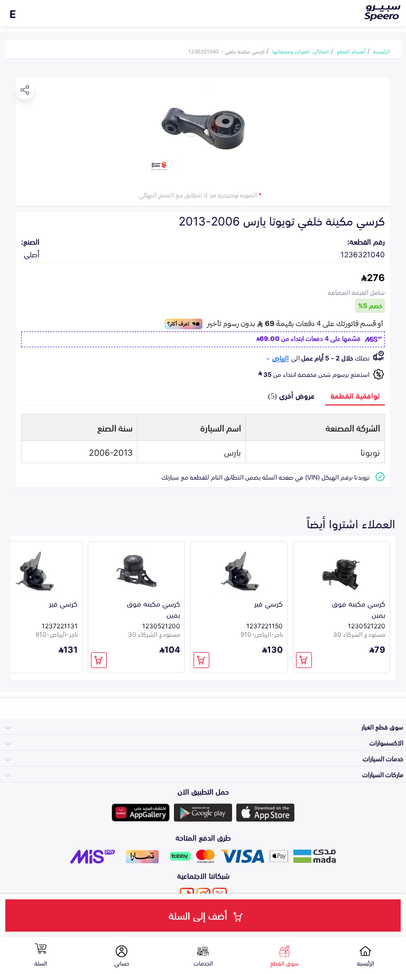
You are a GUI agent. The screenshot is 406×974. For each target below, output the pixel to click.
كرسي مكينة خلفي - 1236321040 (226, 51)
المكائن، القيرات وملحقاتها (300, 51)
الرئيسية (381, 51)
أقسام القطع (351, 51)
